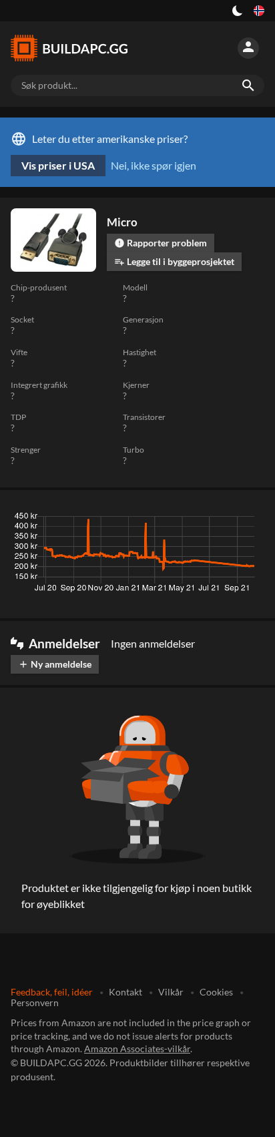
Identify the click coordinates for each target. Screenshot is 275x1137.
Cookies (216, 991)
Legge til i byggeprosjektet (174, 261)
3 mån (138, 519)
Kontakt (125, 991)
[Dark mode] (237, 10)
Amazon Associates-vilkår (137, 1048)
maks (247, 519)
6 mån (178, 519)
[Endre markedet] (259, 10)
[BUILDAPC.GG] (75, 48)
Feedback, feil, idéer (52, 991)
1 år (213, 519)
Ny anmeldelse (54, 664)
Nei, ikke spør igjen (153, 165)
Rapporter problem (160, 242)
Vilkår (171, 991)
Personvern (35, 1002)
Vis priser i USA (58, 165)
